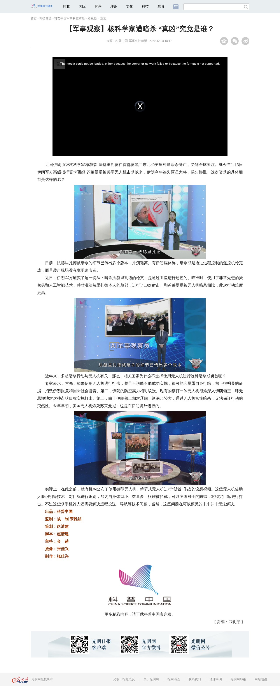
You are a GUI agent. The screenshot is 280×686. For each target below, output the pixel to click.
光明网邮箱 (238, 679)
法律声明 (216, 679)
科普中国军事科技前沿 (69, 18)
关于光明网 (151, 679)
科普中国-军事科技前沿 (131, 41)
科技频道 (45, 18)
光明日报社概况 (124, 679)
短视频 (92, 18)
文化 (129, 6)
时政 (66, 6)
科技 (145, 6)
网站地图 (261, 679)
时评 (98, 6)
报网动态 (174, 679)
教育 (161, 6)
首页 (34, 18)
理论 (113, 6)
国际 (82, 6)
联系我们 (195, 679)
